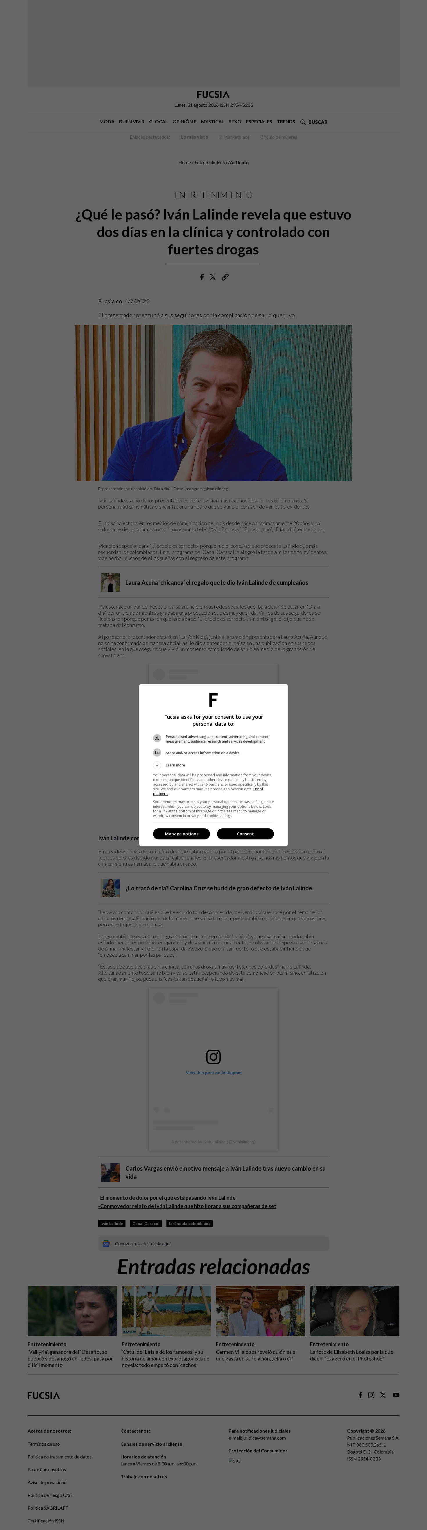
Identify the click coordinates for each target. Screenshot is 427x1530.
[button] (213, 765)
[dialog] (213, 765)
